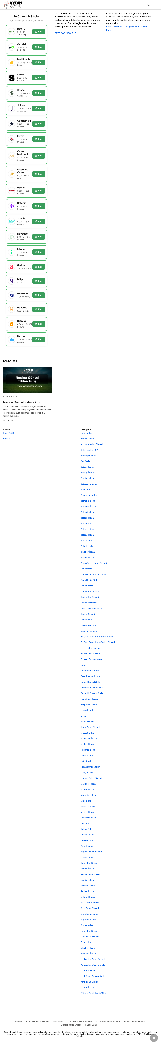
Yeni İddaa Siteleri (89, 982)
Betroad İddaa (87, 529)
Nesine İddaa (10, 397)
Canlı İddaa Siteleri (89, 591)
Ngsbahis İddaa (88, 817)
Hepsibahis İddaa (89, 699)
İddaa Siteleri (87, 721)
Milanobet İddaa (88, 795)
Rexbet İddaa (87, 891)
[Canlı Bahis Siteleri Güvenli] (15, 4)
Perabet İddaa (87, 840)
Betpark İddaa (87, 512)
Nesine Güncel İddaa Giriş (21, 402)
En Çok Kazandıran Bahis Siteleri (96, 636)
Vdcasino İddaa (88, 953)
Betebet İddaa (87, 478)
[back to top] (154, 1038)
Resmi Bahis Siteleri (90, 874)
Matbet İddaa (87, 789)
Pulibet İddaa (87, 857)
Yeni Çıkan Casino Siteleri (93, 976)
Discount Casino (88, 631)
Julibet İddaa (86, 761)
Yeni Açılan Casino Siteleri (93, 965)
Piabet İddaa (86, 846)
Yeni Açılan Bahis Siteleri (92, 959)
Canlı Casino (86, 585)
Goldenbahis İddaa (89, 670)
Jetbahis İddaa (87, 750)
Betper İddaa (86, 523)
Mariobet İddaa (88, 783)
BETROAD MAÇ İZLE (65, 33)
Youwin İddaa (87, 987)
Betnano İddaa (87, 501)
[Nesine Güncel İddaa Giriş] (27, 380)
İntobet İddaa (87, 744)
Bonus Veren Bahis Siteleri (93, 563)
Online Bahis (86, 829)
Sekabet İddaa (87, 897)
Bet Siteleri (85, 461)
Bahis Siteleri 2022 (89, 450)
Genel (83, 665)
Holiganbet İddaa (88, 704)
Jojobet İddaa (87, 755)
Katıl (40, 31)
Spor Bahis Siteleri (89, 908)
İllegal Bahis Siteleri (90, 727)
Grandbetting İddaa (90, 676)
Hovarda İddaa (87, 710)
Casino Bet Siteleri (89, 597)
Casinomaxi (86, 619)
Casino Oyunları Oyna (91, 608)
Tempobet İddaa (88, 931)
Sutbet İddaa (86, 925)
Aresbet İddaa (87, 438)
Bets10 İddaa (87, 535)
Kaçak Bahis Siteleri (90, 767)
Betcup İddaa (87, 472)
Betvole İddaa (87, 546)
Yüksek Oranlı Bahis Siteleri (94, 993)
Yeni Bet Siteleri (88, 970)
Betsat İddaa (86, 540)
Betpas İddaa (87, 518)
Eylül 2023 (8, 438)
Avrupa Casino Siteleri (91, 444)
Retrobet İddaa (87, 885)
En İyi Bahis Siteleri (90, 648)
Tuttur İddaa (86, 942)
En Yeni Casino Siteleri (91, 659)
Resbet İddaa (87, 868)
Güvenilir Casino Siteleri (92, 693)
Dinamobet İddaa (89, 625)
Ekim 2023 (8, 433)
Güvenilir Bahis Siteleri (91, 687)
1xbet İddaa (86, 433)
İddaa (83, 716)
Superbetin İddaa (89, 919)
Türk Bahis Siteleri (89, 936)
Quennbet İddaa (88, 863)
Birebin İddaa (87, 557)
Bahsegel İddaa (88, 455)
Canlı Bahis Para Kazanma (93, 574)
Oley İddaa (85, 823)
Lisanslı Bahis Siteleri (91, 778)
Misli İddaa (85, 800)
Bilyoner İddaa (87, 551)
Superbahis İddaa (89, 914)
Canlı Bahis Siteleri (89, 580)
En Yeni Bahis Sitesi (90, 653)
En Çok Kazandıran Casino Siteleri (97, 642)
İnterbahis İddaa (88, 738)
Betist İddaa (86, 489)
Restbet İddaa (87, 880)
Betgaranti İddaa (88, 484)
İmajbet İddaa (87, 733)
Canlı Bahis (86, 568)
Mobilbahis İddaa (88, 806)
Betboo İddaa (87, 467)
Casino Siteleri (87, 614)
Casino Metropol (88, 602)
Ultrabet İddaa (87, 948)
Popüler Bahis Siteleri (91, 851)
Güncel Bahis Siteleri (90, 682)
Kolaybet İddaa (87, 772)
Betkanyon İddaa (88, 495)
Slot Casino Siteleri (89, 902)
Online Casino (87, 834)
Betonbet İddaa (88, 506)
